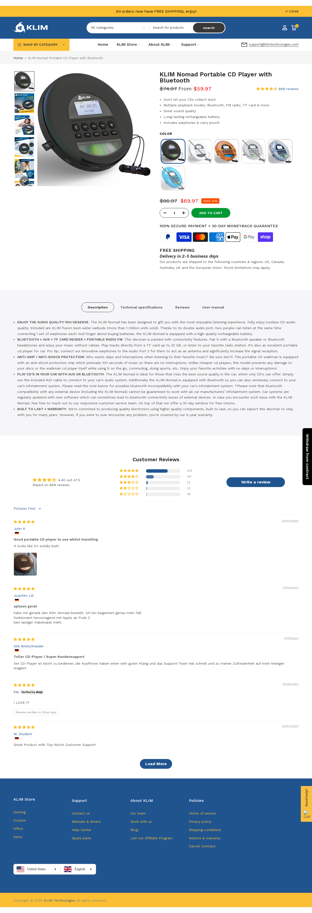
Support (188, 44)
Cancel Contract (202, 846)
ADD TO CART (211, 213)
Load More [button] (156, 763)
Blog (134, 830)
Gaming (19, 812)
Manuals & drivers (86, 821)
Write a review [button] (255, 482)
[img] (24, 522)
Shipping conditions (205, 830)
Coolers (19, 820)
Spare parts (81, 838)
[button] (24, 81)
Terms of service (202, 813)
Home (103, 44)
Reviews (182, 307)
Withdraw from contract (307, 456)
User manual (213, 307)
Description (98, 307)
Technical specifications (141, 307)
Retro (17, 837)
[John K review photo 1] (25, 564)
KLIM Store (127, 44)
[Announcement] (156, 11)
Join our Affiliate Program (151, 838)
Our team (138, 813)
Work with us (141, 821)
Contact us (81, 813)
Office (18, 829)
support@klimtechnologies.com (274, 44)
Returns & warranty (204, 838)
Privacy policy (200, 821)
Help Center (81, 830)
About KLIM (159, 44)
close (21, 11)
